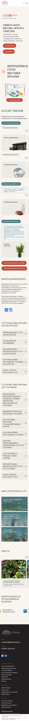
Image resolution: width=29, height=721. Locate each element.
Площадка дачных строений (10, 127)
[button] (24, 3)
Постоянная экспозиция (11, 123)
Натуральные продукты (11, 202)
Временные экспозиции (11, 221)
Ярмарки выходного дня (11, 184)
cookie (6, 718)
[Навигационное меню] (27, 3)
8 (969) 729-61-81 (8, 649)
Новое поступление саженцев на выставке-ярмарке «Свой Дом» (12, 581)
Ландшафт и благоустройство (10, 154)
